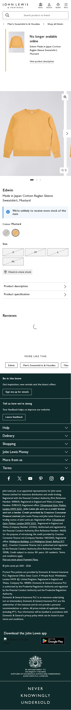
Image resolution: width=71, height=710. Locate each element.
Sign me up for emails (17, 392)
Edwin (11, 365)
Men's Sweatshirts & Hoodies (23, 23)
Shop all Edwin (55, 23)
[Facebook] (9, 479)
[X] (19, 479)
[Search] (7, 15)
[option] (6, 232)
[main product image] (19, 49)
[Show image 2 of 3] (67, 133)
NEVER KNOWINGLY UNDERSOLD (36, 695)
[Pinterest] (41, 479)
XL (9, 262)
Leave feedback (14, 417)
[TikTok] (62, 479)
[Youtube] (30, 479)
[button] (66, 5)
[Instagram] (51, 479)
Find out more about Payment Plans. (20, 559)
